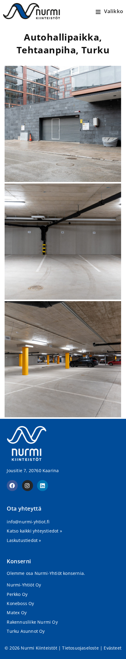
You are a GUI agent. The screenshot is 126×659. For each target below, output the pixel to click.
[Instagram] (27, 485)
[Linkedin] (42, 485)
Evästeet (112, 648)
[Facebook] (12, 485)
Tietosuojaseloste (80, 648)
